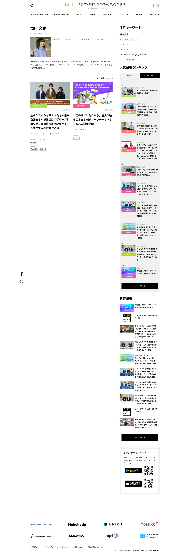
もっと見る (138, 286)
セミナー (124, 14)
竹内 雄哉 (34, 149)
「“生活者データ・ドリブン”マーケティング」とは (49, 547)
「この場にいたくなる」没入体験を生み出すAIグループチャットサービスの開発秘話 (92, 119)
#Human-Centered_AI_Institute (133, 54)
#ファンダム (125, 44)
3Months (150, 75)
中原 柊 (33, 142)
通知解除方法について (96, 547)
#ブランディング (127, 59)
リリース (92, 14)
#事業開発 (124, 34)
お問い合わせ (155, 14)
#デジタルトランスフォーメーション (47, 134)
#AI (31, 134)
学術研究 (139, 14)
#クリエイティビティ (129, 39)
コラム (78, 14)
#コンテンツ (80, 130)
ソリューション (108, 14)
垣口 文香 (43, 149)
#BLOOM (124, 49)
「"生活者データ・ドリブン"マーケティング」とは (49, 14)
